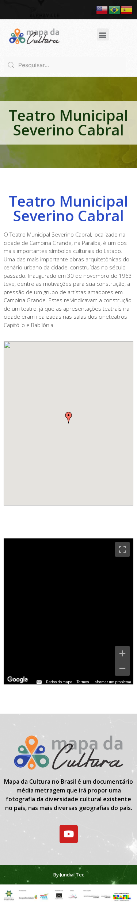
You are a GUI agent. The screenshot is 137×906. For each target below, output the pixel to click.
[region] (68, 611)
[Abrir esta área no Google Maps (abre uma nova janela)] (17, 679)
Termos (83, 682)
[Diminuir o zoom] (122, 668)
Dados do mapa (59, 682)
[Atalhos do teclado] (39, 682)
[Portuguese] (115, 9)
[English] (102, 9)
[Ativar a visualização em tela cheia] (122, 549)
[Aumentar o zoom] (122, 653)
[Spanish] (127, 9)
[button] (103, 34)
